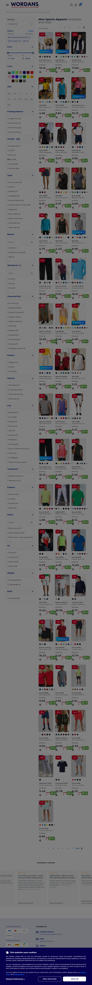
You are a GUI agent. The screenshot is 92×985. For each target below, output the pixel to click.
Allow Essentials (50, 979)
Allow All (74, 979)
